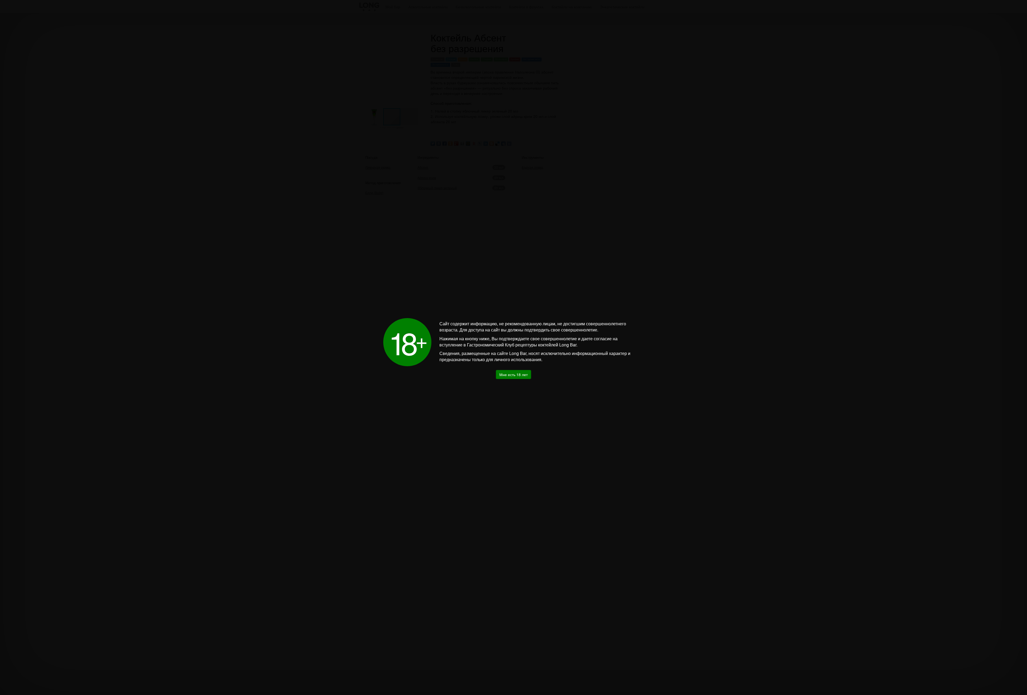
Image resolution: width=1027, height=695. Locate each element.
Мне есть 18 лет (513, 374)
